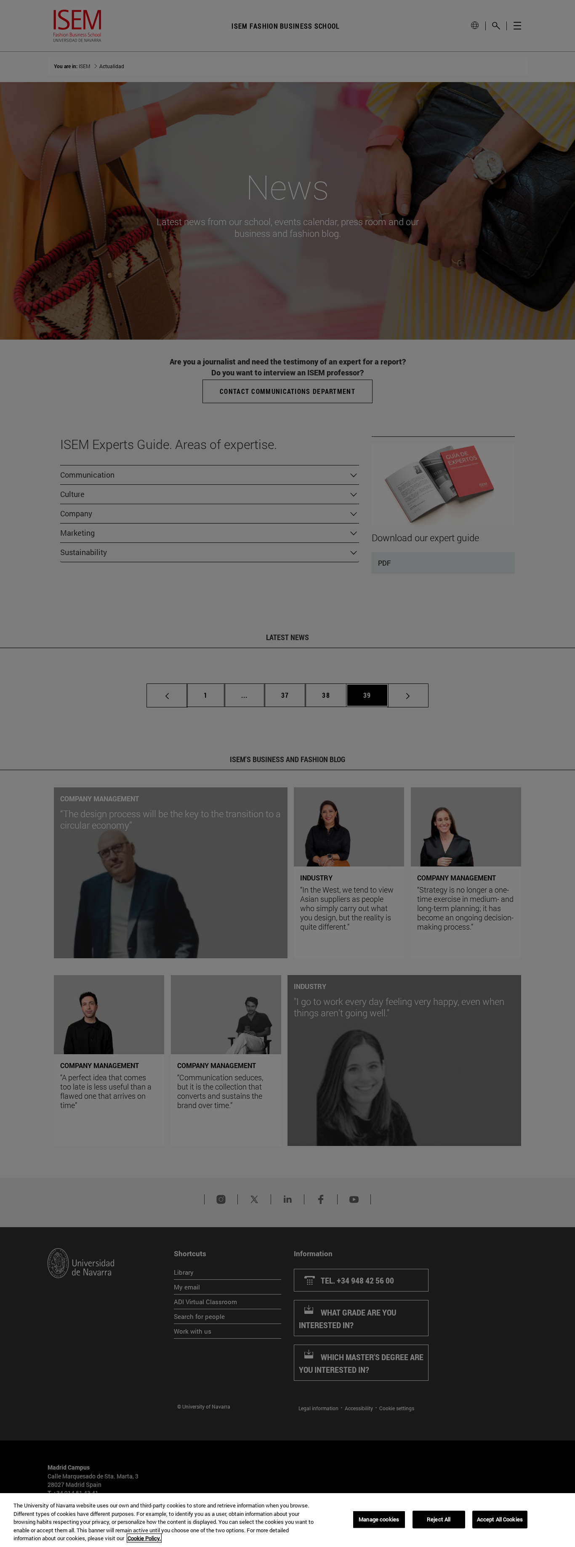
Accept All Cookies (500, 1519)
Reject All (438, 1519)
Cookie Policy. (144, 1538)
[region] (287, 1520)
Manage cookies (379, 1519)
